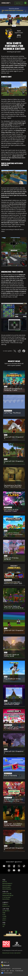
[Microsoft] (5, 965)
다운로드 (4, 918)
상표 (7, 970)
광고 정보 (12, 970)
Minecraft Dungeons (6, 885)
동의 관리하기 (18, 953)
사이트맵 (4, 916)
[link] (4, 866)
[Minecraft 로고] (6, 3)
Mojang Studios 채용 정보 (7, 895)
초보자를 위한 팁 (5, 910)
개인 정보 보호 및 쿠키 (5, 968)
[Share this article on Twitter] (15, 351)
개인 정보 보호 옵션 (8, 972)
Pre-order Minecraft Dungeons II (12, 11)
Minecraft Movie (5, 899)
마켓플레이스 (5, 904)
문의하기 (4, 920)
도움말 (3, 912)
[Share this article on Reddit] (19, 351)
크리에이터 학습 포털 (6, 893)
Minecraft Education (6, 889)
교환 (3, 926)
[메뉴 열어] (25, 3)
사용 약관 (3, 970)
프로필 (3, 924)
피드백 (3, 914)
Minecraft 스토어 (6, 906)
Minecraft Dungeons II (7, 883)
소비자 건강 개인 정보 (16, 968)
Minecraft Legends (6, 887)
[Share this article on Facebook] (24, 351)
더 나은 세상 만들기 (6, 897)
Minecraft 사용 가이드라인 (8, 953)
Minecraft (4, 881)
